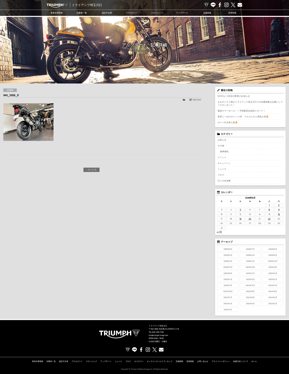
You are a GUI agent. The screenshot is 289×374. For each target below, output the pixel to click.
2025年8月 (228, 273)
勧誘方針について (240, 361)
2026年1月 (250, 261)
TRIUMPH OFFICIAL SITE (206, 4)
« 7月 (219, 231)
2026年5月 (228, 255)
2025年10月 (250, 267)
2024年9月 (250, 291)
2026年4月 (250, 255)
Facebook (219, 4)
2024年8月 (272, 291)
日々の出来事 (224, 180)
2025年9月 (272, 267)
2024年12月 (250, 285)
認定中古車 (107, 13)
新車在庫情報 (57, 13)
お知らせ (222, 139)
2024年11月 (272, 285)
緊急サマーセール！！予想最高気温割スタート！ (241, 110)
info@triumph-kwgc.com (158, 335)
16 (279, 214)
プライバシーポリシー (221, 361)
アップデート (182, 13)
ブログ (221, 174)
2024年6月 (250, 297)
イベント (222, 157)
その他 (221, 145)
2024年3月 (250, 303)
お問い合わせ (202, 361)
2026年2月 (228, 261)
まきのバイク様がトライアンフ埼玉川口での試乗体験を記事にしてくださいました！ (250, 103)
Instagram (226, 4)
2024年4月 (228, 303)
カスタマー (138, 361)
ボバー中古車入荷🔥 (228, 122)
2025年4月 (228, 279)
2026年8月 (228, 249)
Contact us (239, 4)
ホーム (254, 361)
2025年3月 (250, 279)
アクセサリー (132, 13)
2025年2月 (272, 279)
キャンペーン (224, 163)
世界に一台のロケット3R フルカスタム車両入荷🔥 (243, 116)
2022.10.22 (197, 100)
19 (240, 218)
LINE (213, 4)
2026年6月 (272, 249)
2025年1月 (228, 285)
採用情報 (232, 13)
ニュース (222, 169)
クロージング (157, 13)
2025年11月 (227, 267)
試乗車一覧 (82, 13)
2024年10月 (228, 291)
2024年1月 (228, 309)
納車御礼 (224, 151)
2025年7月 (250, 273)
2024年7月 (228, 297)
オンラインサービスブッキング (160, 361)
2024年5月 (272, 297)
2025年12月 (272, 261)
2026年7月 (250, 249)
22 (269, 218)
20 (250, 218)
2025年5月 (272, 273)
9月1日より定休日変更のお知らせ (234, 96)
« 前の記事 (91, 169)
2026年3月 (272, 255)
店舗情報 (207, 13)
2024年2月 (272, 303)
